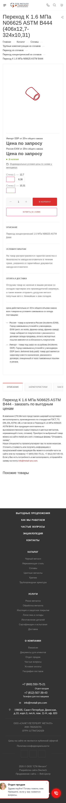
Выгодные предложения (33, 513)
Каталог (33, 552)
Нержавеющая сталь (33, 563)
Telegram (33, 753)
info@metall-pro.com (27, 461)
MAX (41, 753)
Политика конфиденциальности (33, 746)
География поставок (33, 671)
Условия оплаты (33, 666)
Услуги (33, 594)
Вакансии (33, 647)
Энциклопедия (33, 533)
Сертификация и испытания (33, 624)
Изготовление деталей (33, 619)
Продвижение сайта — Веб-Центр (33, 774)
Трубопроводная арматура (33, 582)
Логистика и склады (33, 615)
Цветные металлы (33, 573)
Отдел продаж (33, 657)
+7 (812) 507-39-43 (35, 692)
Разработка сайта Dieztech (33, 770)
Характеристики (38, 387)
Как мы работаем (33, 520)
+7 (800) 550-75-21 (33, 684)
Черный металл (33, 558)
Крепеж (33, 577)
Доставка (33, 629)
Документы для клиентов (33, 652)
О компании (33, 641)
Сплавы (33, 568)
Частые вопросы (33, 527)
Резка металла (33, 601)
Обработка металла (33, 605)
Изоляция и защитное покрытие (33, 610)
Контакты (33, 540)
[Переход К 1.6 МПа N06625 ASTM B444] (33, 93)
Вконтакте (24, 753)
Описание (13, 387)
